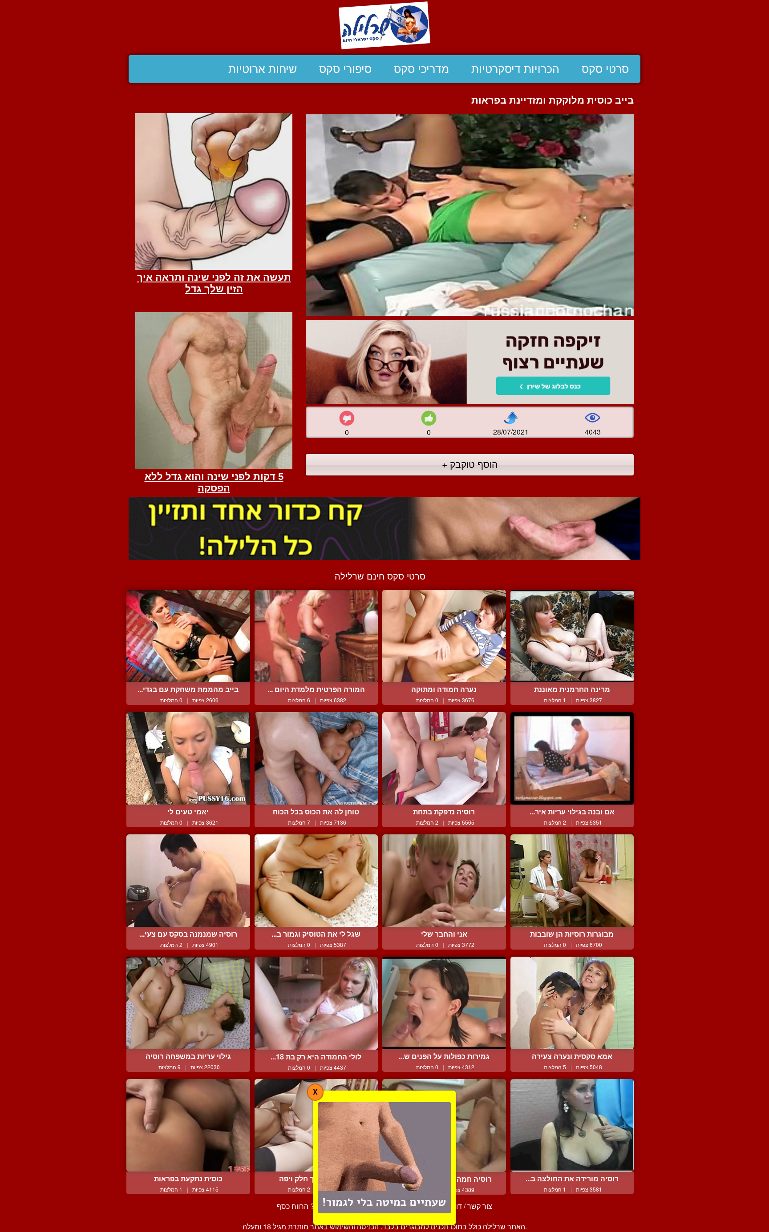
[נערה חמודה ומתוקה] (444, 636)
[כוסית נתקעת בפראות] (188, 1125)
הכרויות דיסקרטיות (515, 69)
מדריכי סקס (421, 69)
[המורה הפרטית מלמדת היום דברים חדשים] (316, 636)
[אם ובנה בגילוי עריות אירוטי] (572, 758)
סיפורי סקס (345, 69)
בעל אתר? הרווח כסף (309, 1206)
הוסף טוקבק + (470, 464)
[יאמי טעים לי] (188, 758)
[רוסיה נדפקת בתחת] (444, 758)
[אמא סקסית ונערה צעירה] (572, 1003)
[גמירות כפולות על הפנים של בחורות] (444, 1003)
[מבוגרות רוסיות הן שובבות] (572, 880)
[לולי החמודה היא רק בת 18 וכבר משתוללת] (316, 1003)
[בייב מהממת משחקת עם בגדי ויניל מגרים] (188, 636)
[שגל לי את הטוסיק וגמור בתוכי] (316, 880)
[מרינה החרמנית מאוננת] (572, 636)
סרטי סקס (605, 69)
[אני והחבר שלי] (444, 880)
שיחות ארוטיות (262, 69)
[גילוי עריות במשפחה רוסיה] (188, 1003)
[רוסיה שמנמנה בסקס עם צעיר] (188, 880)
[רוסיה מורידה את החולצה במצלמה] (572, 1125)
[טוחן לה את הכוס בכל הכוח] (316, 758)
